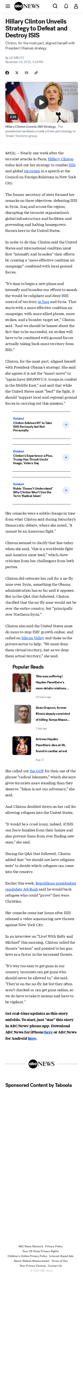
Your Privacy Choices (33, 1266)
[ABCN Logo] (26, 6)
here (48, 1032)
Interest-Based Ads (61, 1256)
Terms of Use (59, 1261)
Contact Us (55, 1266)
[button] (8, 6)
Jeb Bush (30, 888)
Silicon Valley (32, 637)
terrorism (32, 170)
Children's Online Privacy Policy (27, 1256)
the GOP (37, 770)
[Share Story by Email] (26, 72)
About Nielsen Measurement (32, 1261)
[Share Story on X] (16, 72)
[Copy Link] (36, 72)
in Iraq (43, 301)
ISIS (72, 164)
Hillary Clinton (61, 158)
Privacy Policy (54, 1246)
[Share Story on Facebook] (7, 72)
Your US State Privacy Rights (40, 1251)
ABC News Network (30, 1246)
